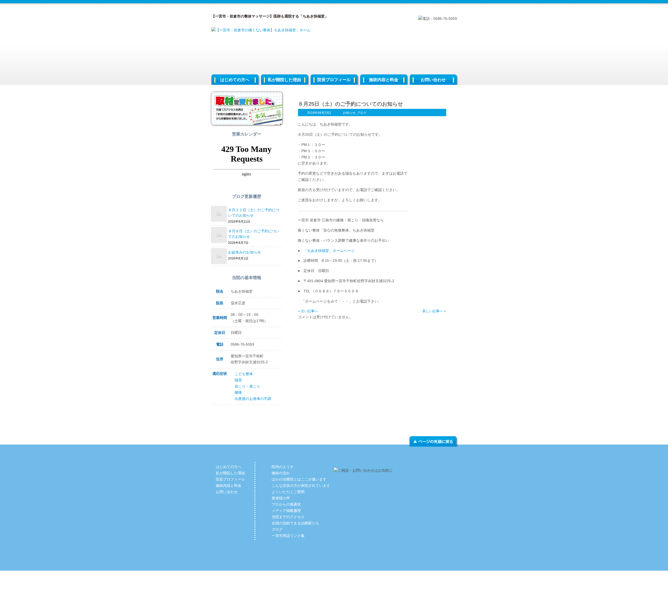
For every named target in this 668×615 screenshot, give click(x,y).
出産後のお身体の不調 (253, 399)
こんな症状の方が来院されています (301, 485)
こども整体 (244, 374)
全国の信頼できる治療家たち (295, 523)
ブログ (361, 113)
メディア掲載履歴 (286, 510)
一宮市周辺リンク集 (288, 536)
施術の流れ (281, 473)
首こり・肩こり (247, 386)
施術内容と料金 (383, 80)
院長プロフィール (334, 80)
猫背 (238, 380)
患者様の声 (281, 498)
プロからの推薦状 (286, 504)
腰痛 (238, 392)
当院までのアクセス (288, 517)
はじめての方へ (234, 80)
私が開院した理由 (284, 80)
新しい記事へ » (434, 311)
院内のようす (283, 467)
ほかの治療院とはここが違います (299, 479)
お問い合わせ (433, 80)
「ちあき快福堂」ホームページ (329, 251)
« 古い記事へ (308, 311)
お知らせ (349, 113)
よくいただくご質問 (288, 492)
